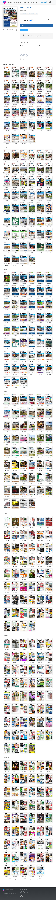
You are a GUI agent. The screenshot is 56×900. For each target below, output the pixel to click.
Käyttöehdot (23, 889)
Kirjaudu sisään (46, 35)
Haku (32, 2)
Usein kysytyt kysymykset (10, 893)
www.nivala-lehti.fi (24, 49)
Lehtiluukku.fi (10, 890)
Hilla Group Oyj (28, 59)
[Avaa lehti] (7, 72)
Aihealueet (27, 2)
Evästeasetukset (24, 894)
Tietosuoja (23, 891)
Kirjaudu (43, 2)
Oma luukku (11, 2)
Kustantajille (24, 892)
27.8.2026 (30, 20)
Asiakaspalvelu (7, 891)
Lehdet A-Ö (19, 2)
